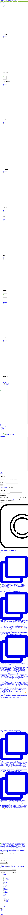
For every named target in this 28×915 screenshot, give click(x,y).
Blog (1, 865)
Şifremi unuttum (3, 487)
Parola (3, 495)
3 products (5, 378)
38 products (5, 36)
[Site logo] (2, 2)
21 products (5, 292)
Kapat (1, 909)
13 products (5, 219)
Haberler (7, 384)
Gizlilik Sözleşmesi (12, 866)
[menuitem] (4, 388)
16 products (5, 75)
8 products (5, 340)
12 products (5, 302)
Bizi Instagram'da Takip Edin (8, 550)
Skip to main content (12, 0)
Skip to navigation (4, 0)
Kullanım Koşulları (7, 865)
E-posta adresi (5, 493)
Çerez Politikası (20, 866)
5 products (5, 122)
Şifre (3, 482)
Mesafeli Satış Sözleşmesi (17, 865)
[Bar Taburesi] (5, 79)
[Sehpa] (5, 297)
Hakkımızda (7, 383)
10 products (5, 171)
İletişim (6, 385)
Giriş (1, 485)
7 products (5, 84)
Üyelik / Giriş (5, 906)
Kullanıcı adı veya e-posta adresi (8, 479)
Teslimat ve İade (3, 866)
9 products (5, 210)
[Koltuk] (5, 214)
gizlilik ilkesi (15, 499)
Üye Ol (2, 502)
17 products (5, 257)
